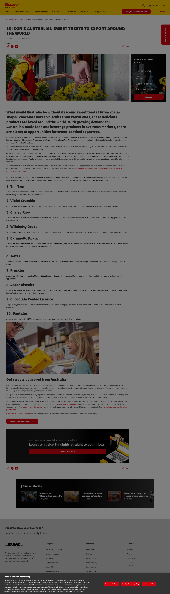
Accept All (149, 584)
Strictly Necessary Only (130, 584)
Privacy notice (70, 591)
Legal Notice (80, 591)
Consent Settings (111, 584)
